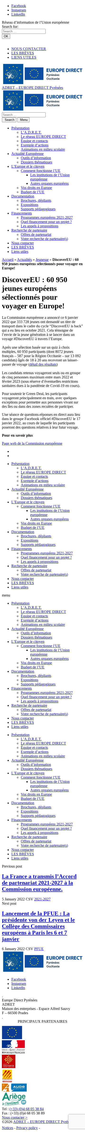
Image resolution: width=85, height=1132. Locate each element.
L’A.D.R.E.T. (31, 132)
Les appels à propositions (39, 226)
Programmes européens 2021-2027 (47, 217)
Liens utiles (19, 252)
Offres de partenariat (36, 235)
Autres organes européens (49, 183)
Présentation (20, 128)
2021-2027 (42, 899)
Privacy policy (27, 1128)
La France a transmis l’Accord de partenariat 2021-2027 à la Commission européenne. (39, 882)
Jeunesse (42, 260)
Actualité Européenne (27, 154)
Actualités (24, 260)
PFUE (39, 949)
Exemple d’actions (34, 145)
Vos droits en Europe (36, 188)
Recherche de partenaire (29, 230)
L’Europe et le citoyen (27, 166)
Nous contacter (22, 243)
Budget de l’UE (32, 192)
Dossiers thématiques (36, 162)
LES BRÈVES (22, 53)
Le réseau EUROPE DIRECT (43, 137)
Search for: (10, 27)
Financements (21, 213)
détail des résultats (43, 364)
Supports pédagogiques (38, 209)
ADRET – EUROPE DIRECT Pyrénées (32, 88)
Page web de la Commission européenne (32, 443)
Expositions (29, 205)
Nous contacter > (14, 1117)
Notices (7, 1128)
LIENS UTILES (23, 57)
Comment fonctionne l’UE (40, 171)
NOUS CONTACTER (28, 49)
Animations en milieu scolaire (43, 149)
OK (6, 36)
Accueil (7, 260)
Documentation (22, 196)
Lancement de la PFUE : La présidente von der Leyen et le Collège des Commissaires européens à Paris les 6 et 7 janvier (38, 926)
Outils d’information (36, 158)
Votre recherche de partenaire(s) (44, 239)
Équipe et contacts (34, 141)
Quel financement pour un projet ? (46, 222)
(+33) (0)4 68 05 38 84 (26, 1109)
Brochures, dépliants (36, 200)
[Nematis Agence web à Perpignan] (51, 1128)
